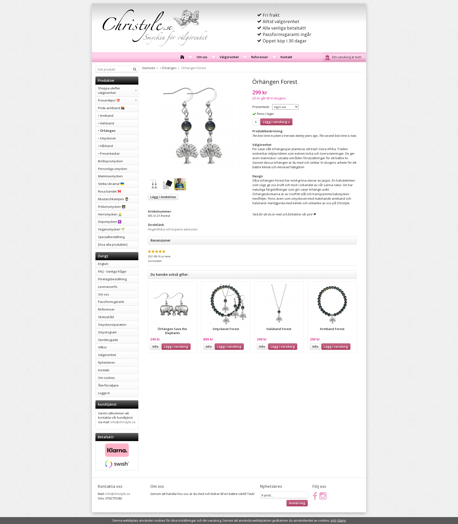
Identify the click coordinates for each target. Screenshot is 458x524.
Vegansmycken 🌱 (111, 229)
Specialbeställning (111, 237)
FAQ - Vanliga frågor (112, 271)
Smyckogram (107, 332)
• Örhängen (106, 130)
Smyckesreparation (112, 324)
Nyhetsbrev (106, 362)
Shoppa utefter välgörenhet (109, 90)
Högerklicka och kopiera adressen (173, 229)
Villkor (102, 347)
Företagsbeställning (112, 279)
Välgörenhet (229, 57)
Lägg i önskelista (163, 197)
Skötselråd (106, 317)
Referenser (259, 57)
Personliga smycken (112, 169)
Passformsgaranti (111, 302)
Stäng (341, 520)
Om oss (202, 57)
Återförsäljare (108, 385)
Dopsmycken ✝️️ (109, 221)
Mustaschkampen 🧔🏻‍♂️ (113, 199)
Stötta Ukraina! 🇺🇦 (111, 184)
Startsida (148, 68)
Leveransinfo (107, 287)
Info (155, 346)
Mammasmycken (110, 176)
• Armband (105, 115)
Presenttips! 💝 (109, 100)
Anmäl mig (297, 503)
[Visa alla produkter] (112, 244)
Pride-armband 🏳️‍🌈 (111, 108)
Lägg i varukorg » (276, 122)
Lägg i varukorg (176, 346)
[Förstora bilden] (195, 126)
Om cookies (106, 378)
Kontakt (286, 57)
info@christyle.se (122, 422)
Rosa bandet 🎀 (109, 191)
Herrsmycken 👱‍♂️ (110, 214)
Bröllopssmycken (110, 161)
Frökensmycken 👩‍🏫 (111, 206)
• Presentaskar (109, 153)
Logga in (104, 393)
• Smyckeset (107, 138)
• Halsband (106, 123)
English (103, 264)
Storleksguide (108, 340)
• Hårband (105, 146)
